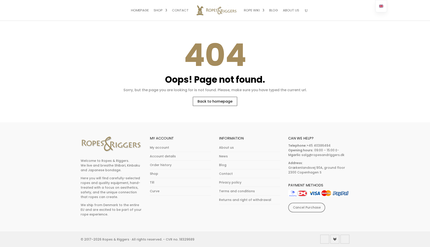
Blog (273, 10)
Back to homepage (215, 101)
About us (291, 10)
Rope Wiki (252, 10)
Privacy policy (230, 182)
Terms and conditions (237, 191)
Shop (158, 10)
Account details (163, 156)
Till (152, 182)
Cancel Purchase (307, 207)
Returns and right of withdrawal (245, 200)
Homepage (140, 10)
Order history (161, 165)
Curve (154, 191)
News (223, 156)
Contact (180, 10)
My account (159, 147)
